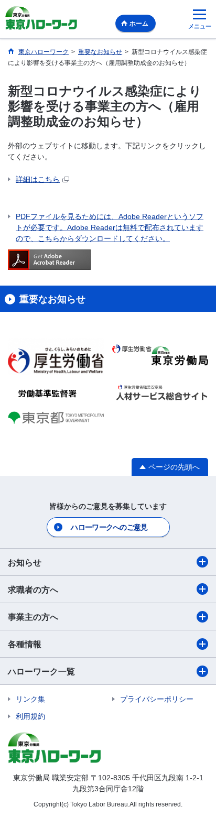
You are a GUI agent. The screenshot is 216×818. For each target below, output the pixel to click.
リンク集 (30, 699)
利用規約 (30, 716)
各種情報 (24, 644)
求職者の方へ (33, 589)
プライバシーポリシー (156, 699)
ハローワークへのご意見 (109, 527)
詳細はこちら (38, 179)
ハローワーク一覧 (41, 671)
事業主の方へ (33, 617)
